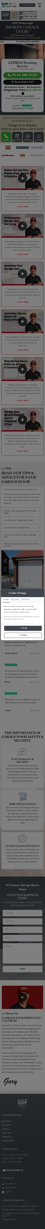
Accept (24, 628)
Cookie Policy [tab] (14, 599)
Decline (24, 635)
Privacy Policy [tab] (25, 599)
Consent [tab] (6, 599)
